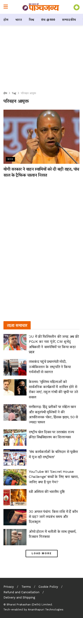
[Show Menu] (5, 7)
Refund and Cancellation (21, 592)
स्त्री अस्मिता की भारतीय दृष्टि (46, 491)
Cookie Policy (48, 586)
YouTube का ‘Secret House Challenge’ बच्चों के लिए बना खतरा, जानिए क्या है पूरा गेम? (53, 476)
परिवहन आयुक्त (28, 93)
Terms (26, 586)
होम (5, 19)
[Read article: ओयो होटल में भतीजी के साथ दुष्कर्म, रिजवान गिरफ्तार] (15, 537)
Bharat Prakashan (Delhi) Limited (29, 604)
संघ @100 (48, 19)
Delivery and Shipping (19, 597)
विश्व (31, 19)
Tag (14, 93)
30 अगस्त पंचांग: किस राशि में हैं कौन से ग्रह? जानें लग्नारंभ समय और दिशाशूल (53, 516)
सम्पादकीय (69, 19)
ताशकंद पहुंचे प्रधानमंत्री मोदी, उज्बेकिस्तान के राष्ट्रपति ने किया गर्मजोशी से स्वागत (50, 366)
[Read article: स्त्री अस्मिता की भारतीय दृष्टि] (15, 497)
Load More (42, 553)
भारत (18, 19)
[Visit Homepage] (40, 6)
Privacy (8, 586)
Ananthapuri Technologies (45, 609)
